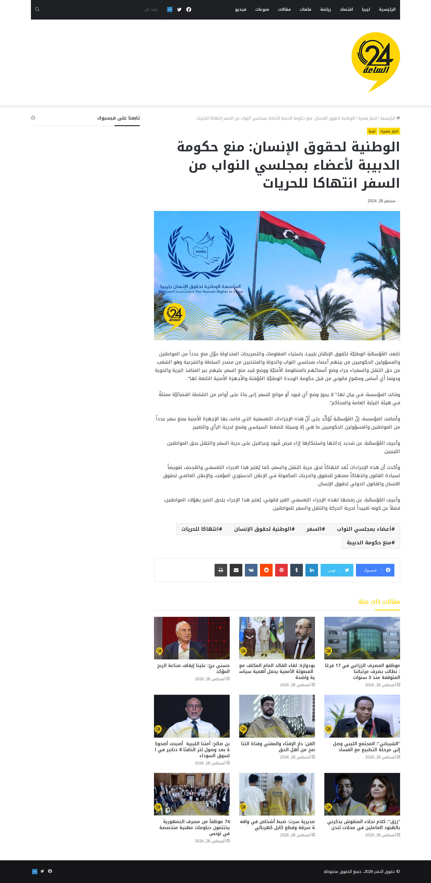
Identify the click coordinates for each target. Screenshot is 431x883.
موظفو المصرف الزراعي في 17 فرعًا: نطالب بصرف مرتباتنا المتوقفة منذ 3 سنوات (362, 671)
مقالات (284, 9)
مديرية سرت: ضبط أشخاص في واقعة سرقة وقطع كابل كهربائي (277, 824)
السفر (314, 529)
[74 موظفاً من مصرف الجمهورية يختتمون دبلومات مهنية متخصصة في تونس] (192, 794)
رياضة (325, 9)
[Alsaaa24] (375, 62)
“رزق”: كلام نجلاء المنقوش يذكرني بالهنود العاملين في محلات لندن (363, 824)
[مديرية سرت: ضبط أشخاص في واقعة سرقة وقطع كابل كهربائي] (277, 794)
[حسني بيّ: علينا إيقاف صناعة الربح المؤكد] (192, 638)
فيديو (240, 9)
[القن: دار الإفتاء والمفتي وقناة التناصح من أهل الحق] (277, 716)
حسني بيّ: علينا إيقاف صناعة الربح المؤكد (193, 668)
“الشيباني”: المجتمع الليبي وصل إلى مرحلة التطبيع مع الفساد (366, 747)
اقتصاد (346, 9)
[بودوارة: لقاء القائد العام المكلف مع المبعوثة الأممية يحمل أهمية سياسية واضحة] (277, 638)
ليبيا (366, 9)
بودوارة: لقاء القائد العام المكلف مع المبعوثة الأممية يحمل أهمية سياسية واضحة (277, 671)
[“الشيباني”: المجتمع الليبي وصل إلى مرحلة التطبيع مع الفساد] (362, 716)
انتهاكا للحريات (200, 529)
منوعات (262, 9)
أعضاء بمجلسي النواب (364, 529)
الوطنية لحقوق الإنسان (262, 529)
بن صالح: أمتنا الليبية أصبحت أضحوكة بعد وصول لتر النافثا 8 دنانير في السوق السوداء (192, 750)
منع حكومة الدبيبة (369, 542)
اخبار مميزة (367, 118)
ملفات (305, 9)
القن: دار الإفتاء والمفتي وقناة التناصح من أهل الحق (278, 747)
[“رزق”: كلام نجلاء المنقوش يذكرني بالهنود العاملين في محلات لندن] (362, 794)
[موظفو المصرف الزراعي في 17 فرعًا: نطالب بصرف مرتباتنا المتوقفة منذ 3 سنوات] (362, 638)
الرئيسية (387, 9)
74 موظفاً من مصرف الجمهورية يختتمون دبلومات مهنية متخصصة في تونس (194, 827)
